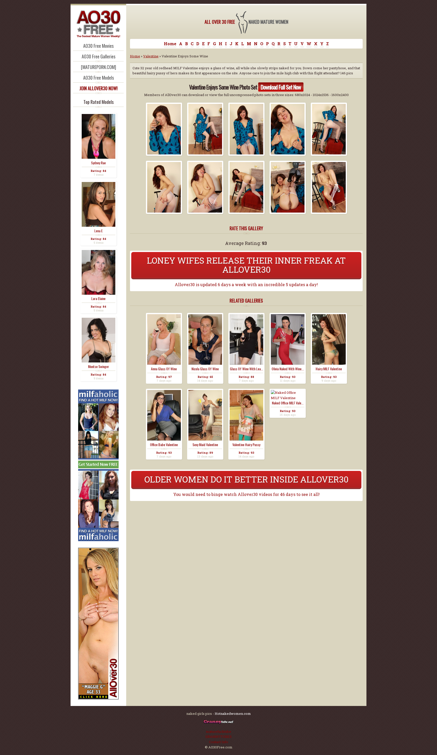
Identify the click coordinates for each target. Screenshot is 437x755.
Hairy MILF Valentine (329, 368)
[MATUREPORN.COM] (98, 67)
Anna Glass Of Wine (164, 368)
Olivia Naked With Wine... (288, 368)
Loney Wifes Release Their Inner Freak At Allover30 (246, 265)
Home (170, 43)
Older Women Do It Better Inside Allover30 (246, 479)
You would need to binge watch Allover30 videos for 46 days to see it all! (246, 494)
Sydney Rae (98, 162)
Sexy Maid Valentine (205, 444)
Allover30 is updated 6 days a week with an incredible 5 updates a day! (246, 284)
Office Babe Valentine (164, 444)
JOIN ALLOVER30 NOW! (98, 88)
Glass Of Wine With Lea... (246, 368)
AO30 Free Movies (98, 45)
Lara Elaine (98, 298)
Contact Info (218, 742)
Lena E (98, 230)
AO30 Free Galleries (98, 56)
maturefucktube (218, 731)
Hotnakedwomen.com (233, 713)
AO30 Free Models (98, 77)
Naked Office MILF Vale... (287, 402)
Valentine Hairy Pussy (246, 444)
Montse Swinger (98, 366)
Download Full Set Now (281, 87)
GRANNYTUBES (218, 736)
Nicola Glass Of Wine (205, 368)
